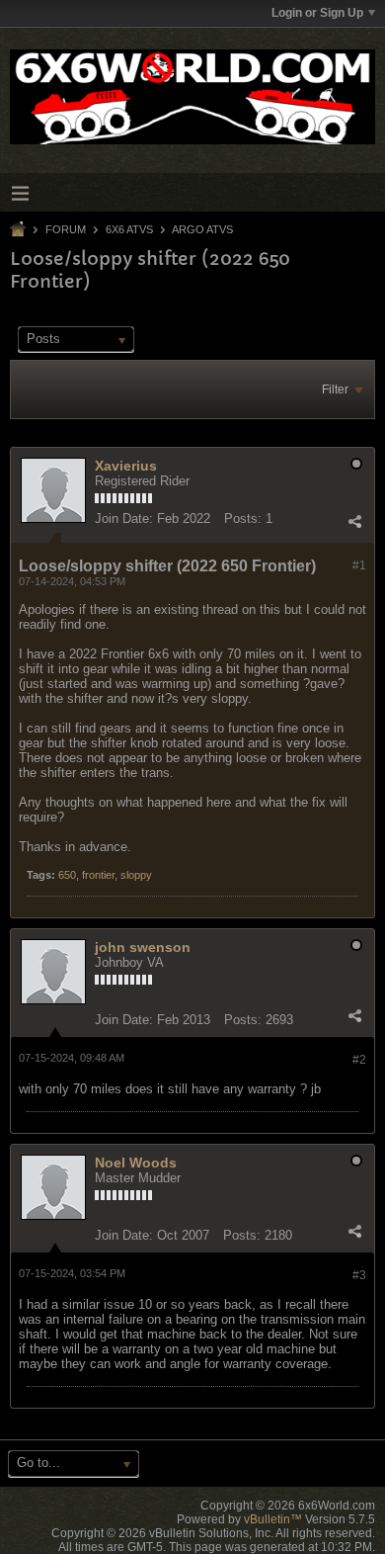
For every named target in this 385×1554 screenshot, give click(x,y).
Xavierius (126, 466)
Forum (65, 229)
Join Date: (124, 518)
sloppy (136, 875)
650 (67, 875)
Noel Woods (136, 1162)
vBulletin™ (273, 1519)
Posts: (243, 518)
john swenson (143, 947)
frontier (98, 875)
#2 (359, 1060)
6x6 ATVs (129, 229)
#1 (359, 565)
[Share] (354, 521)
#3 (359, 1275)
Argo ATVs (202, 229)
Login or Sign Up (317, 13)
